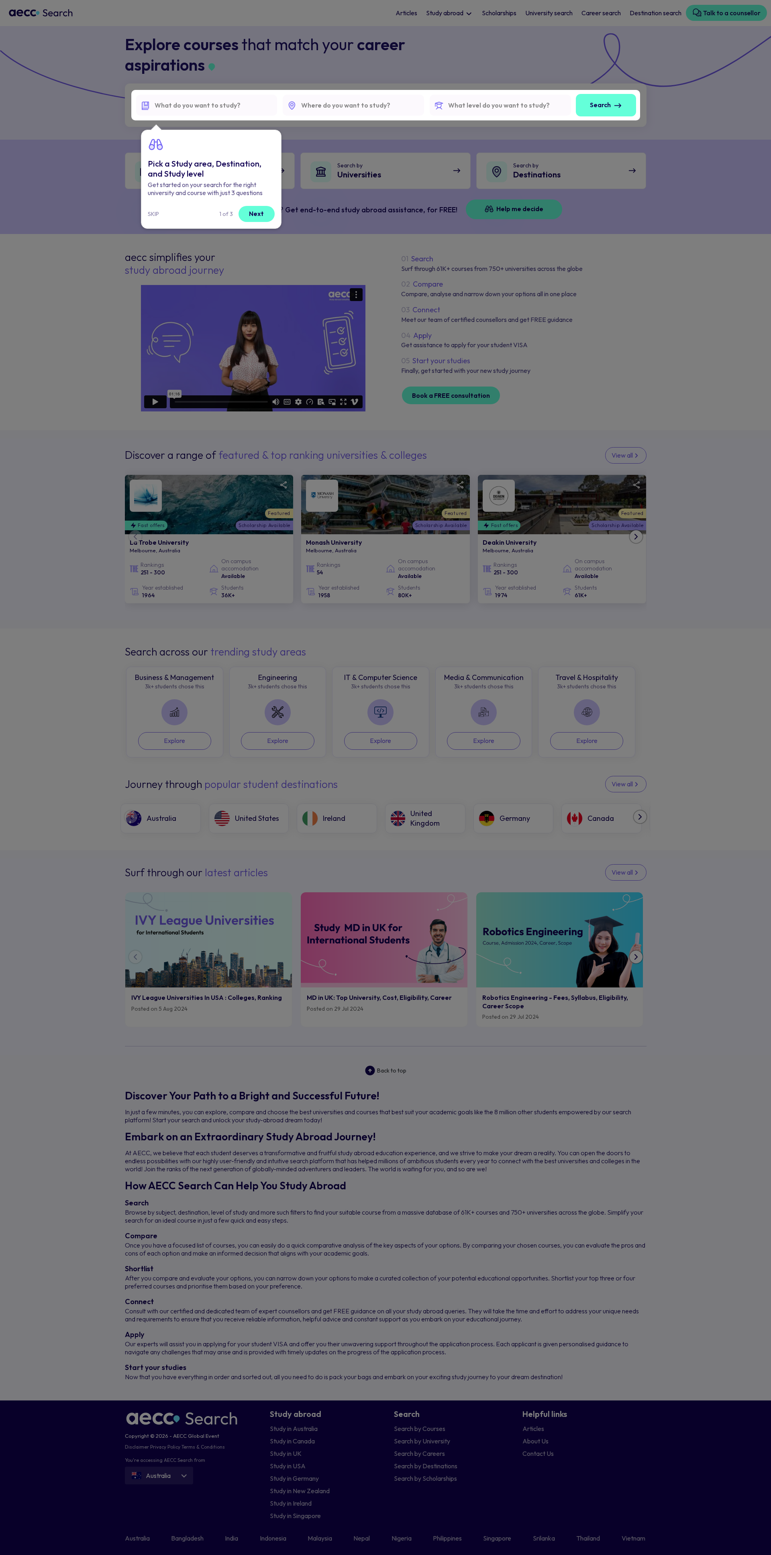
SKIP (153, 214)
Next (256, 214)
